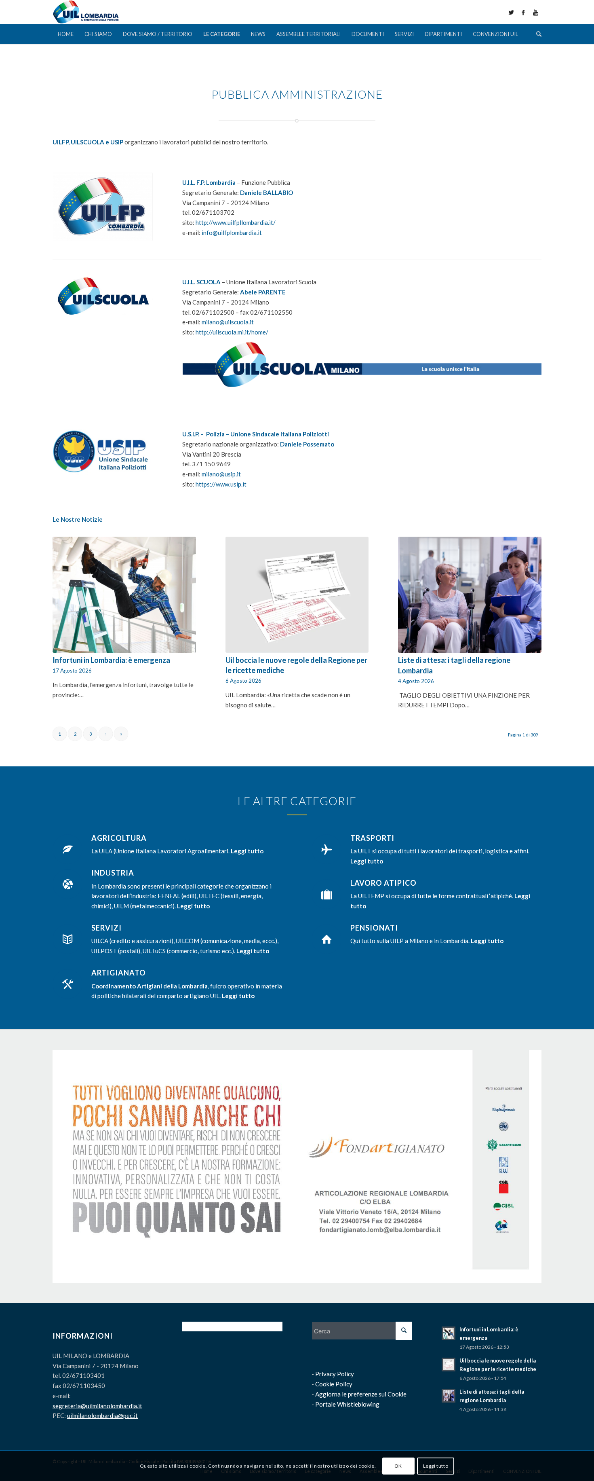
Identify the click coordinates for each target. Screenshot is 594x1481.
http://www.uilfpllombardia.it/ (236, 222)
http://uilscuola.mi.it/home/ (232, 332)
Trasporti (372, 838)
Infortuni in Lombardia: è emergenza (111, 660)
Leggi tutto (436, 1465)
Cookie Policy (333, 1384)
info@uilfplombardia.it (232, 232)
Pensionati (374, 927)
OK (398, 1465)
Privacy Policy (334, 1373)
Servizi (106, 927)
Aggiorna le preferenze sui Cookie (361, 1394)
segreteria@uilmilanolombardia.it (97, 1405)
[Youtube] (535, 12)
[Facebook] (523, 12)
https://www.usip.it (221, 484)
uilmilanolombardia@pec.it (102, 1415)
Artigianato (118, 972)
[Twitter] (511, 12)
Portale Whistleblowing (347, 1404)
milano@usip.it (221, 474)
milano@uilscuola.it (228, 322)
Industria (112, 872)
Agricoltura (119, 838)
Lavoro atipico (383, 882)
